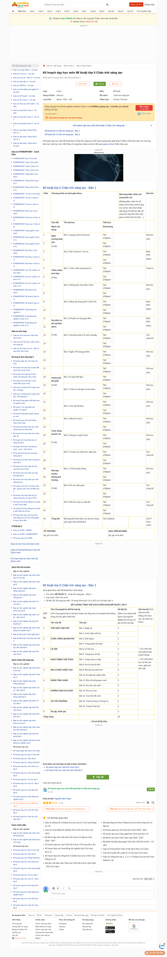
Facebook (63, 924)
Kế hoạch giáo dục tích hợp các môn (25, 362)
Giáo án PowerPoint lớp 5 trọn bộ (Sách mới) (25, 551)
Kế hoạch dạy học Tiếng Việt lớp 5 (26, 762)
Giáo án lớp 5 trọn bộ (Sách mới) (25, 544)
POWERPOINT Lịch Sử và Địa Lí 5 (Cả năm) (26, 271)
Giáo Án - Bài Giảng (53, 66)
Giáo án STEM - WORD (22, 530)
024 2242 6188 (126, 943)
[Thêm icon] (53, 888)
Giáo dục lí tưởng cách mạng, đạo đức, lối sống (26, 388)
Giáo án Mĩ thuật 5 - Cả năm (24, 96)
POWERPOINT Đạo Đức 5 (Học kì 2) (26, 264)
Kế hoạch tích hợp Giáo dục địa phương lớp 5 (25, 474)
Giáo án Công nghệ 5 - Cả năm (25, 70)
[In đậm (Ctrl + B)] (58, 888)
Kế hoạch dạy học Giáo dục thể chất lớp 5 (64, 770)
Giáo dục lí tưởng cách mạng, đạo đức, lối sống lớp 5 (26, 395)
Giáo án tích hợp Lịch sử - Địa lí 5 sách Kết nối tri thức (26, 349)
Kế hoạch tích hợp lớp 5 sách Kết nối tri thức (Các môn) (26, 369)
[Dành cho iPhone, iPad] (110, 929)
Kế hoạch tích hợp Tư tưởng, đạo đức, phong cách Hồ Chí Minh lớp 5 (26, 488)
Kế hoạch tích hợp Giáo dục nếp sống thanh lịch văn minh (25, 428)
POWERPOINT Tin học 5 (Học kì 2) (25, 205)
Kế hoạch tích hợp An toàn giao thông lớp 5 (25, 454)
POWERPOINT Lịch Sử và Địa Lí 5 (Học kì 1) (26, 278)
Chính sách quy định (43, 924)
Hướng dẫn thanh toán (44, 932)
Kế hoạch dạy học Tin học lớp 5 (25, 779)
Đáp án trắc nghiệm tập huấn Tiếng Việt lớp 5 (24, 589)
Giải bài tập (86, 927)
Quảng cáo (16, 932)
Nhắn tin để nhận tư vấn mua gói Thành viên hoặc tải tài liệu (85, 18)
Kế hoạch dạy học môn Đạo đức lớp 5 (25, 791)
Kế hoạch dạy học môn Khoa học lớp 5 (26, 767)
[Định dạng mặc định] (69, 888)
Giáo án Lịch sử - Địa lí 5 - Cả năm (26, 78)
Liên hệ (15, 935)
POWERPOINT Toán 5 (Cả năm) (25, 162)
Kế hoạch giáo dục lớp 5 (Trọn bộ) (26, 751)
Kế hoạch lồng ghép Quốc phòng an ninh (26, 415)
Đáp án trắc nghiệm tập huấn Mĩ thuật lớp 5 (25, 622)
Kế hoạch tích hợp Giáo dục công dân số (26, 434)
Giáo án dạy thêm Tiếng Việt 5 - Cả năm (25, 144)
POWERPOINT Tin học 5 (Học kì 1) (25, 199)
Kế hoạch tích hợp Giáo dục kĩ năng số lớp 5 (25, 441)
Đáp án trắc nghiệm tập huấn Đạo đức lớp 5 (26, 715)
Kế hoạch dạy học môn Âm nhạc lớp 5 (62, 767)
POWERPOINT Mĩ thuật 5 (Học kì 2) (26, 304)
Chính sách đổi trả (42, 935)
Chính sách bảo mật (43, 929)
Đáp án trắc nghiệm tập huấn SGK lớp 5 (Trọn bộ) (26, 576)
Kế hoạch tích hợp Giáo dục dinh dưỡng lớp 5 (26, 480)
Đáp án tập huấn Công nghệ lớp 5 (26, 634)
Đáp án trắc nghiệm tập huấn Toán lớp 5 (26, 583)
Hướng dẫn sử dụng (20, 927)
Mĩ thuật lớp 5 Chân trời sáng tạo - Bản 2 (62, 134)
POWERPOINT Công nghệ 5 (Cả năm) (26, 232)
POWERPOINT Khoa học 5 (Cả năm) (25, 212)
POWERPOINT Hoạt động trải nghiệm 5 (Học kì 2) (24, 324)
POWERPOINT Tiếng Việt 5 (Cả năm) (25, 175)
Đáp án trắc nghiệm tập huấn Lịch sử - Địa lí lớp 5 (26, 616)
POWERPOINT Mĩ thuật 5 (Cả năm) (24, 291)
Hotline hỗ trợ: (85, 22)
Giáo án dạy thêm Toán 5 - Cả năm (25, 111)
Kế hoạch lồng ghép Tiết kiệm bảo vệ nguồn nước (26, 401)
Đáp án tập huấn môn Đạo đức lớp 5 (26, 639)
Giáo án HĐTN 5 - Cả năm (23, 85)
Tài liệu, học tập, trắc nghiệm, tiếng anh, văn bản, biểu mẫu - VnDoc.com (26, 4)
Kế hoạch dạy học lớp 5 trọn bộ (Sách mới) (24, 560)
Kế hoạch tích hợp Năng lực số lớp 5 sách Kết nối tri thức (26, 509)
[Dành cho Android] (110, 932)
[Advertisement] (83, 44)
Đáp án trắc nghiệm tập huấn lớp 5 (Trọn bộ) (26, 669)
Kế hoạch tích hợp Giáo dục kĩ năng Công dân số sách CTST (25, 496)
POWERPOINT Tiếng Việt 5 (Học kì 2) (26, 188)
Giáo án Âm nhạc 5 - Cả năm (24, 100)
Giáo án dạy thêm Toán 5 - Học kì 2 (26, 124)
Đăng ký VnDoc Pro (19, 929)
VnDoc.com (44, 65)
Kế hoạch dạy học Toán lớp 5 (24, 758)
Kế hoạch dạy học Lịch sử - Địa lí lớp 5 (26, 784)
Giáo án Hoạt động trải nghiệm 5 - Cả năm (26, 90)
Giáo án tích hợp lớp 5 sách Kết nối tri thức (25, 336)
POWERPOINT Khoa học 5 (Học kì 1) (26, 218)
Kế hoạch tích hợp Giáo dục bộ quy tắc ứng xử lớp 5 (25, 467)
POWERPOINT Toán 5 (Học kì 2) (26, 170)
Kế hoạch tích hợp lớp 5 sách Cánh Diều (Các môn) (24, 382)
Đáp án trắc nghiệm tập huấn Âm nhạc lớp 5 (26, 652)
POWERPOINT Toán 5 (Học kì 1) (26, 166)
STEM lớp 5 (16, 526)
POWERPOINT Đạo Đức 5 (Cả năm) (25, 251)
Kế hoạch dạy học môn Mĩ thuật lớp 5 (25, 804)
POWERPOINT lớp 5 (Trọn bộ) (25, 158)
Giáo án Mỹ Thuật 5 (83, 66)
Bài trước (83, 84)
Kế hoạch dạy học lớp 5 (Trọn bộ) (26, 755)
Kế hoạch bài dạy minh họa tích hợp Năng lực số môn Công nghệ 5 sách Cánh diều (26, 517)
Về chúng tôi (17, 924)
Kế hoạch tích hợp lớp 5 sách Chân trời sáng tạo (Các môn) (24, 375)
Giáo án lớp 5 (69, 66)
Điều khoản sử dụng (43, 927)
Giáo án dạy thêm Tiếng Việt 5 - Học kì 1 (25, 131)
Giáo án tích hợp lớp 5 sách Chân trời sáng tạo (26, 343)
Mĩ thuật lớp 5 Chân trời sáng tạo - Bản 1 (62, 131)
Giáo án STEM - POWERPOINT (25, 534)
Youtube (62, 927)
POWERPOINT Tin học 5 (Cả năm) (26, 194)
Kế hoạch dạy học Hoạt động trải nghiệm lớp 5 (68, 809)
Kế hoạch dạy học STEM (22, 538)
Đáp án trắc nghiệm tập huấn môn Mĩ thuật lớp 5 (26, 834)
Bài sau (115, 84)
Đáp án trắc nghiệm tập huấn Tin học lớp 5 (26, 602)
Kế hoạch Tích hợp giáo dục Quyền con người (24, 408)
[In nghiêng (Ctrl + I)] (63, 888)
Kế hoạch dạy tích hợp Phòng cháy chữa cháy (24, 421)
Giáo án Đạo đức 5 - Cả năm (24, 82)
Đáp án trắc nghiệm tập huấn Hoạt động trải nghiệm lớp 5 (26, 629)
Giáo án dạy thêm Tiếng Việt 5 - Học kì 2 (25, 138)
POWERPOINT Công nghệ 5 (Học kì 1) (26, 238)
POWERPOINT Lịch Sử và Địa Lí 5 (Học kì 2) (26, 284)
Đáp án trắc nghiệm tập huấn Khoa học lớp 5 (24, 609)
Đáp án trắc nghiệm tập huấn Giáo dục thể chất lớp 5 (26, 646)
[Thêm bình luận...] (103, 895)
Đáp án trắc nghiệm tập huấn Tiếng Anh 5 (24, 596)
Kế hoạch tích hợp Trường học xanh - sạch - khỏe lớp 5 (25, 448)
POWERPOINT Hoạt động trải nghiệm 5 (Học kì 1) (24, 317)
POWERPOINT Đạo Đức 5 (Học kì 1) (26, 258)
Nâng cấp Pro (136, 4)
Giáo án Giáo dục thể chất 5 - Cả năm (26, 105)
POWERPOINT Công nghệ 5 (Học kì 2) (26, 245)
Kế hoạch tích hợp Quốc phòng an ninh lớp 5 (26, 461)
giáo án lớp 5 (109, 144)
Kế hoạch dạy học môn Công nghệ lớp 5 (26, 774)
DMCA (37, 938)
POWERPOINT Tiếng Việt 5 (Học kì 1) (26, 182)
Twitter (61, 929)
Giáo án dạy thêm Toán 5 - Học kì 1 (26, 118)
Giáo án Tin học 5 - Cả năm (24, 74)
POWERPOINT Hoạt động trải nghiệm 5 (24, 311)
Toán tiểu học (87, 929)
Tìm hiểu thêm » (51, 114)
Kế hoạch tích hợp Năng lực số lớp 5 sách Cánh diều (26, 503)
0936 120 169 (20, 938)
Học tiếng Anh (87, 924)
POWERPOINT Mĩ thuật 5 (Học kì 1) (26, 297)
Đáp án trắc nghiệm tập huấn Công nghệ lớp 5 (24, 695)
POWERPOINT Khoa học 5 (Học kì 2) (26, 225)
